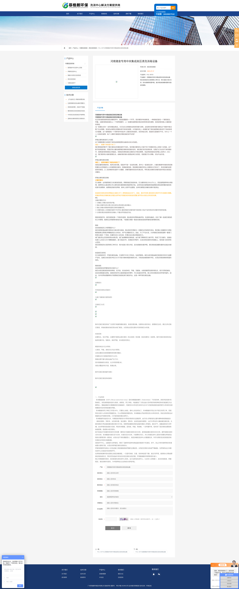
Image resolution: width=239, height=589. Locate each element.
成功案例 (64, 577)
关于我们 (80, 13)
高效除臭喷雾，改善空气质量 (76, 107)
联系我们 (140, 13)
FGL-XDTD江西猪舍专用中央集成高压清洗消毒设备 (112, 552)
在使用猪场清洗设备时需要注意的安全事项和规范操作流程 (77, 103)
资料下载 (128, 13)
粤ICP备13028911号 (122, 585)
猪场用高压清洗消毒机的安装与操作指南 (77, 111)
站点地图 (131, 585)
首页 (67, 13)
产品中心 (92, 13)
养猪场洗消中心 (72, 71)
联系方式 (120, 574)
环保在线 (148, 585)
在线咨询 (120, 577)
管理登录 (136, 585)
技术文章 (116, 13)
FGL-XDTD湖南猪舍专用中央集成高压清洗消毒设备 (151, 552)
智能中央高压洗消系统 (74, 75)
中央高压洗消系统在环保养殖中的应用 (77, 114)
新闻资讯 (104, 13)
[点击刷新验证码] (123, 519)
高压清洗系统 (93, 48)
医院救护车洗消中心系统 (75, 67)
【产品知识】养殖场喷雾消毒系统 (77, 99)
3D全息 (101, 577)
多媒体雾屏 (102, 574)
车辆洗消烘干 (72, 83)
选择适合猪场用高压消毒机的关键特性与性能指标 (77, 118)
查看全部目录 (76, 87)
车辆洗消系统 (83, 48)
